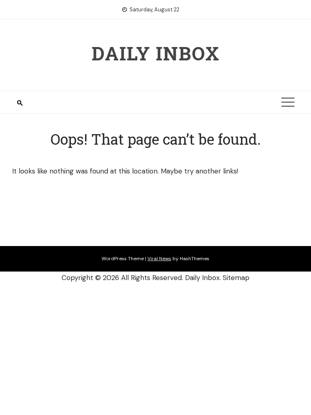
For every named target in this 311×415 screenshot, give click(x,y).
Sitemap (236, 277)
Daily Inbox (156, 53)
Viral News (159, 258)
